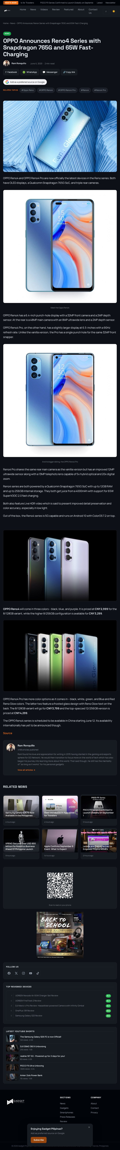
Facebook (11, 72)
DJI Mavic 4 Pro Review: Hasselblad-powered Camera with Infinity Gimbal (49, 1005)
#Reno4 (85, 90)
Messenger (50, 72)
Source (7, 733)
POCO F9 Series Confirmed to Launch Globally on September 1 (48, 2)
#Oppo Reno (27, 90)
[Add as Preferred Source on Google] (25, 82)
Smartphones (66, 1112)
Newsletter (111, 2)
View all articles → (26, 770)
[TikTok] (38, 973)
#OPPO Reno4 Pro (67, 90)
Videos (44, 9)
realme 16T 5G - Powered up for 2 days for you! (42, 1056)
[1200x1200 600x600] (60, 957)
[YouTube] (31, 973)
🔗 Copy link (69, 72)
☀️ (113, 11)
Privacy (94, 1112)
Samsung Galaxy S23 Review (28, 1015)
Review (56, 9)
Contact (95, 1108)
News (33, 9)
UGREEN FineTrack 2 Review (28, 1000)
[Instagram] (23, 973)
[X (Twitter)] (16, 973)
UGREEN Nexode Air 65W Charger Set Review (36, 995)
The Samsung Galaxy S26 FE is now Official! (40, 1036)
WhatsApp (29, 72)
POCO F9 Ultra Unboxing (32, 1065)
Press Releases (67, 1116)
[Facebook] (9, 973)
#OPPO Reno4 (46, 90)
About (81, 9)
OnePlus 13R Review (24, 1010)
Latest (100, 2)
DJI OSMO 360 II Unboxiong (33, 1046)
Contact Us (93, 11)
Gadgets (64, 1108)
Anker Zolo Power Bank (31, 1075)
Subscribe (39, 1139)
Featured (68, 9)
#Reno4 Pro (100, 90)
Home (23, 9)
